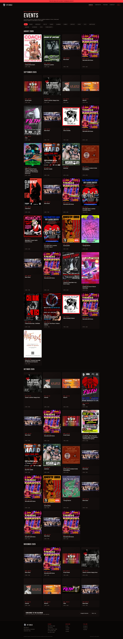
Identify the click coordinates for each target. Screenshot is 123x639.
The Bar (105, 4)
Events (91, 4)
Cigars (51, 24)
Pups (41, 27)
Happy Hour (92, 24)
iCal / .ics (94, 613)
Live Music (34, 27)
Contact (112, 4)
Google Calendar (84, 613)
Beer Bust (38, 24)
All (26, 24)
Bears (31, 24)
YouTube (85, 629)
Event (79, 24)
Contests (98, 4)
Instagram (85, 626)
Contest (72, 24)
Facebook (85, 627)
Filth (85, 24)
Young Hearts (48, 27)
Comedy (65, 24)
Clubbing (58, 24)
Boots (45, 24)
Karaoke (27, 27)
